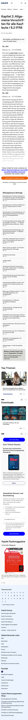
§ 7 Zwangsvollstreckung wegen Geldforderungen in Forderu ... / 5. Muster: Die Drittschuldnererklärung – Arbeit (14, 222)
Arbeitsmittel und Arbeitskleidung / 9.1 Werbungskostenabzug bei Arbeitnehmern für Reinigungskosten (14, 213)
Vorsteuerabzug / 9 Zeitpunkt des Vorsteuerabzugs (12, 308)
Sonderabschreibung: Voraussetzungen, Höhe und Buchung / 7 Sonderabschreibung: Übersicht (14, 268)
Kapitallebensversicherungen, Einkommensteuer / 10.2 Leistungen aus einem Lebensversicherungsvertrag (14, 316)
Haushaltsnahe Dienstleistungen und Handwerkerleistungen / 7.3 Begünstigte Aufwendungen (13, 231)
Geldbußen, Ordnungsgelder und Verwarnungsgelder (12, 338)
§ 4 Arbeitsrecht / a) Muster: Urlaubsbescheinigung (11, 300)
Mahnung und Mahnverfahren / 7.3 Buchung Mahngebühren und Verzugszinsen (14, 292)
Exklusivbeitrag (7, 394)
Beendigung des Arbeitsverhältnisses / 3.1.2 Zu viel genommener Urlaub (14, 205)
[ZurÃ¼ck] (21, 399)
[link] (3, 9)
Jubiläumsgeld (7, 260)
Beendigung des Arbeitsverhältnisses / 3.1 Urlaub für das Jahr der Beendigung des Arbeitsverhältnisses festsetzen (14, 197)
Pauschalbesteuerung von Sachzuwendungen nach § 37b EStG (14, 275)
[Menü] (11, 3)
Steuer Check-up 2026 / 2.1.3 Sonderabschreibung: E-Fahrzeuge (13, 248)
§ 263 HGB (13, 53)
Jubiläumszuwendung (9, 255)
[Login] (25, 3)
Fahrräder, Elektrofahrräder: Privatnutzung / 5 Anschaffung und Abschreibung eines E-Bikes (14, 240)
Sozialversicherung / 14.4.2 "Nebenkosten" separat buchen (14, 331)
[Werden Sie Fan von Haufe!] (2, 672)
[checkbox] (4, 523)
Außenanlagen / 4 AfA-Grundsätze (12, 345)
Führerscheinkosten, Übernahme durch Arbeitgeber (14, 324)
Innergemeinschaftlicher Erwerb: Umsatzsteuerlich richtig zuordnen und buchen (13, 284)
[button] (14, 178)
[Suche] (21, 3)
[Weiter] (25, 399)
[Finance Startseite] (5, 3)
